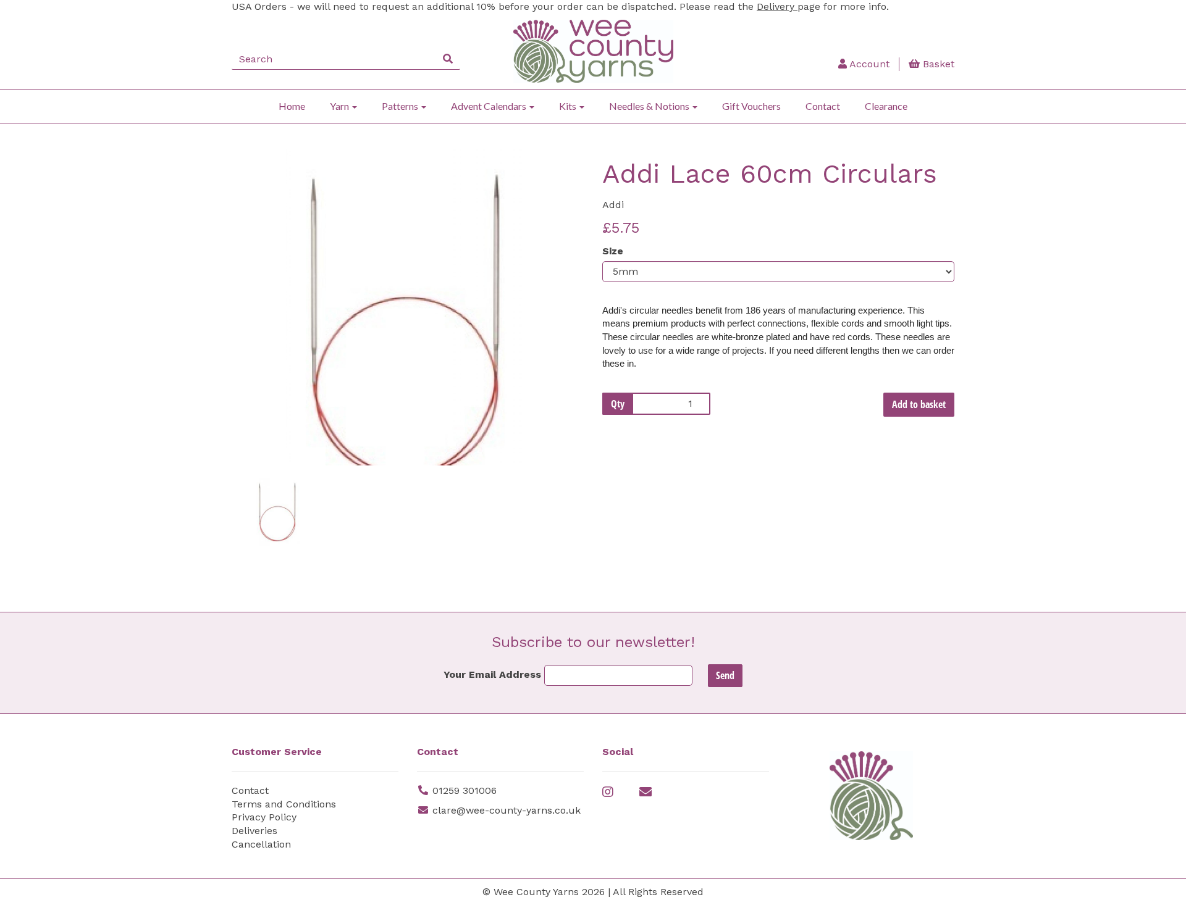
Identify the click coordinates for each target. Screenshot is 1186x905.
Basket (937, 64)
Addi (613, 205)
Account (868, 64)
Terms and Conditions (284, 804)
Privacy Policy (264, 817)
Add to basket (919, 404)
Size (612, 251)
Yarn (340, 106)
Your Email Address (492, 674)
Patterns (401, 106)
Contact (822, 106)
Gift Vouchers (751, 106)
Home (292, 106)
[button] (264, 386)
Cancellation (261, 844)
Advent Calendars (489, 106)
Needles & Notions (650, 106)
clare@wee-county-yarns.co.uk (506, 810)
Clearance (886, 106)
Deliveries (254, 830)
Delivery (777, 6)
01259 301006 (464, 790)
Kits (568, 106)
